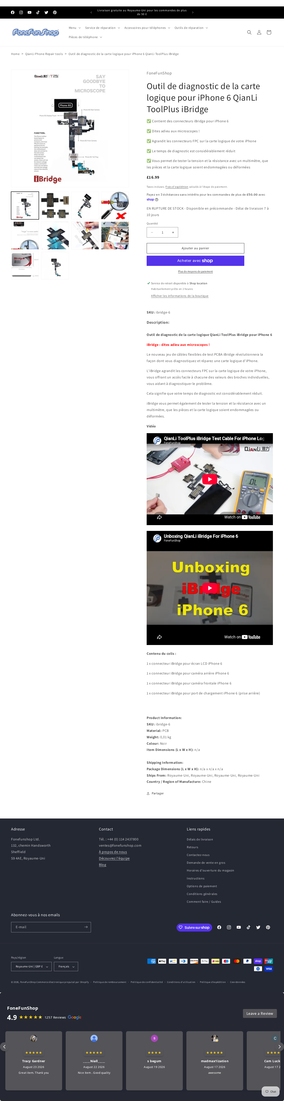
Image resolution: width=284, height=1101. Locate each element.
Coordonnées (237, 982)
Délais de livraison (200, 839)
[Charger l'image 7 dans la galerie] (85, 235)
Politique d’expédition (213, 982)
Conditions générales (202, 894)
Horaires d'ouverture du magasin (210, 870)
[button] (74, 27)
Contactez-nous (198, 855)
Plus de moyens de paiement (195, 271)
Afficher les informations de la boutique (180, 296)
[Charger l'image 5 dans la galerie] (25, 235)
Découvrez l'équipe (114, 858)
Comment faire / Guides (204, 902)
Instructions (195, 878)
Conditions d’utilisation (181, 982)
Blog (102, 864)
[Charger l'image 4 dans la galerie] (115, 205)
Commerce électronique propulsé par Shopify (62, 982)
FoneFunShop (28, 982)
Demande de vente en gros (206, 863)
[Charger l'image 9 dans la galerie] (25, 265)
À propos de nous (113, 852)
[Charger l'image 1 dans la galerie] (25, 205)
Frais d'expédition (177, 186)
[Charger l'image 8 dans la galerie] (115, 235)
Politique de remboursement (109, 982)
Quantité (152, 224)
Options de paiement (202, 886)
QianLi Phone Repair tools (44, 54)
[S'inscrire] (86, 927)
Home (15, 54)
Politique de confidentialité (147, 982)
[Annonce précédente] (91, 12)
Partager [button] (158, 793)
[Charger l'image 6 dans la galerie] (55, 235)
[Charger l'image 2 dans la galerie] (55, 205)
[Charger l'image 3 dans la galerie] (85, 205)
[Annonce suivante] (193, 12)
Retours (192, 847)
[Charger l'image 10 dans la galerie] (55, 265)
